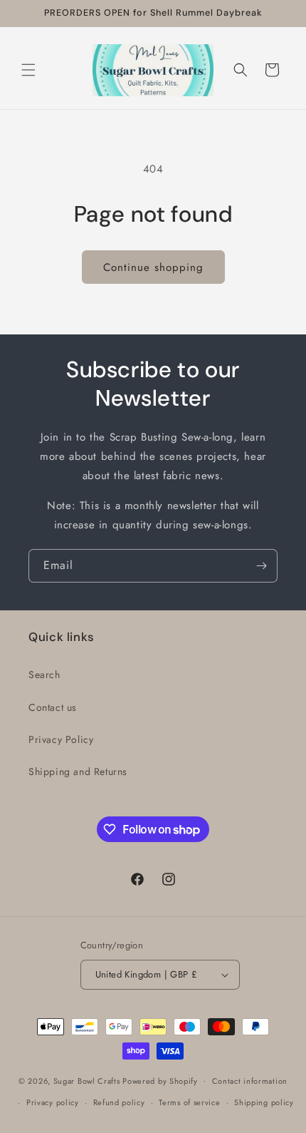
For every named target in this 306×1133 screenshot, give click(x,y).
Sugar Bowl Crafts (86, 1080)
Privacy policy (52, 1102)
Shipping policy (264, 1102)
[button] (28, 70)
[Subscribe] (261, 566)
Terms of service (189, 1102)
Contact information (249, 1081)
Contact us (52, 707)
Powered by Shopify (160, 1080)
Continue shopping (153, 267)
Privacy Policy (60, 739)
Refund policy (119, 1102)
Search (44, 674)
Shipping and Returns (77, 771)
